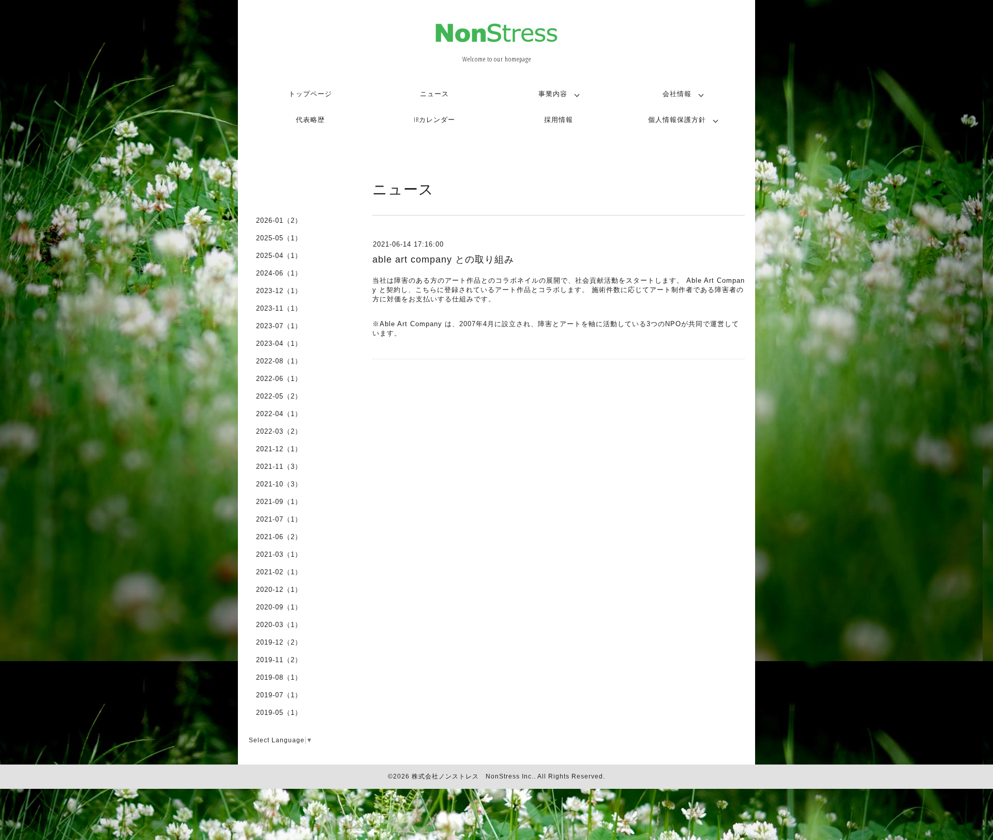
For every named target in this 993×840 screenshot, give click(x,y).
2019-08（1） (279, 677)
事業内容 (552, 93)
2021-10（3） (279, 484)
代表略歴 (310, 119)
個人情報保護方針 (677, 119)
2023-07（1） (279, 326)
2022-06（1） (279, 379)
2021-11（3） (279, 466)
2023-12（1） (279, 291)
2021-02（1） (279, 572)
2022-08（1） (279, 361)
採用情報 (558, 119)
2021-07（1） (279, 519)
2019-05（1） (279, 712)
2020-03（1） (279, 625)
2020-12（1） (279, 589)
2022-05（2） (279, 396)
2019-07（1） (279, 695)
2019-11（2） (279, 660)
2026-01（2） (279, 220)
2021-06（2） (279, 537)
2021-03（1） (279, 554)
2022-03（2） (279, 431)
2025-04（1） (279, 255)
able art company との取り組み (443, 259)
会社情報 (677, 93)
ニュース (434, 93)
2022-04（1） (279, 414)
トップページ (310, 93)
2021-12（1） (279, 449)
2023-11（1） (279, 308)
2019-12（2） (279, 642)
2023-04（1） (279, 343)
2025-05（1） (279, 238)
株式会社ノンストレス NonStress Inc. (473, 776)
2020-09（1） (279, 607)
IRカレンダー (434, 119)
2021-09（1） (279, 502)
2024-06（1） (279, 273)
